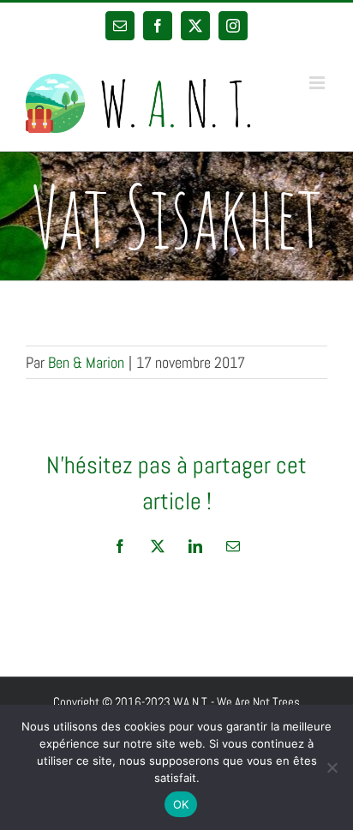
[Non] (331, 767)
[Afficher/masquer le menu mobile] (318, 83)
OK (181, 804)
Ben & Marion (86, 362)
